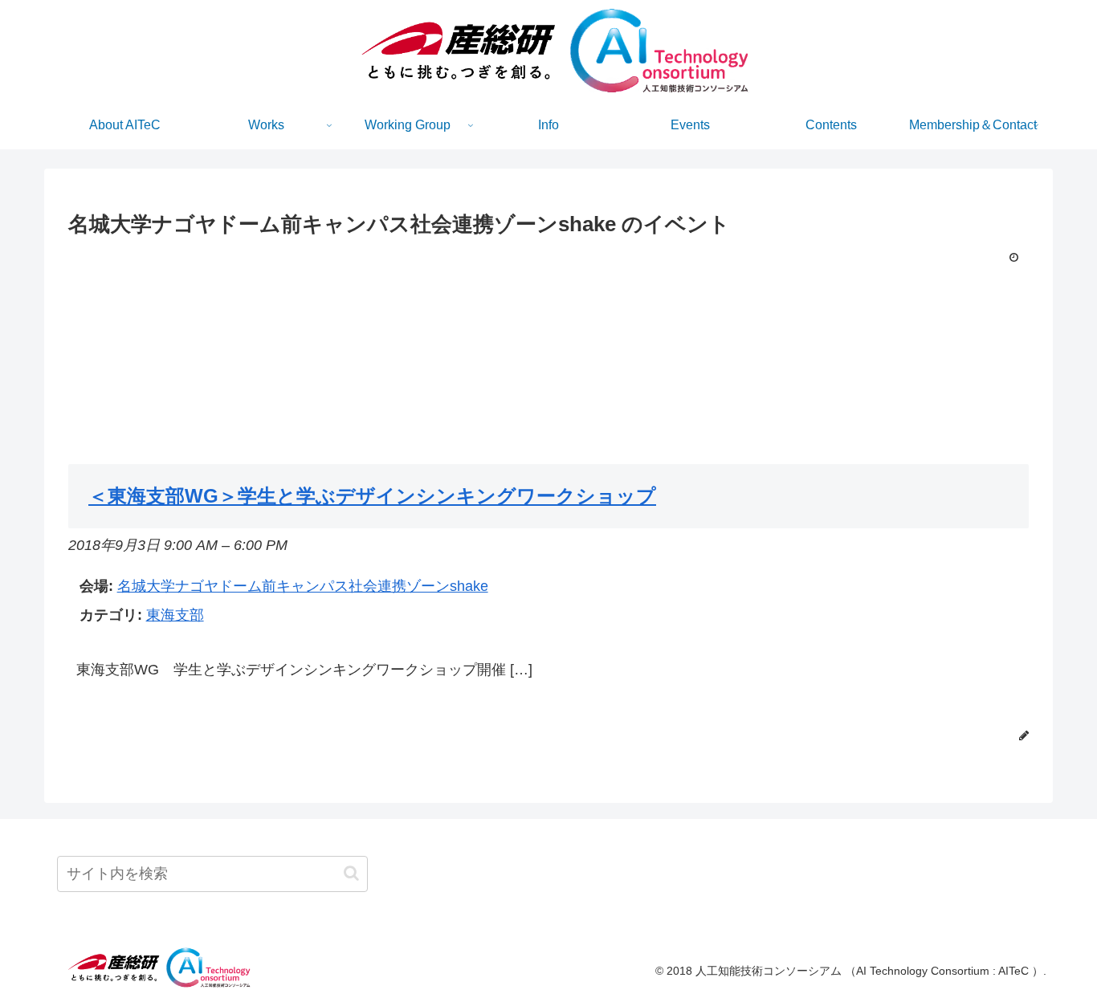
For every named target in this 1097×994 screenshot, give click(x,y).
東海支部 (175, 615)
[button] (351, 873)
